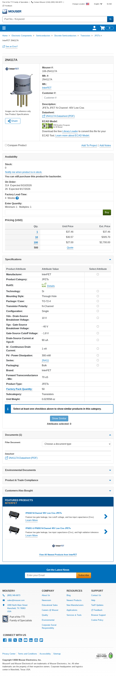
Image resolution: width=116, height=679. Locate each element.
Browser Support (98, 615)
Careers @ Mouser (50, 610)
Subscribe (83, 575)
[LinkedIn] (31, 641)
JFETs (97, 35)
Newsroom (46, 600)
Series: (10, 360)
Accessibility (45, 654)
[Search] (110, 19)
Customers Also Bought (19, 490)
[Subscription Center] (36, 641)
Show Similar (59, 418)
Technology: (13, 291)
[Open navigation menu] (4, 28)
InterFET (47, 87)
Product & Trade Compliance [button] (21, 480)
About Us (46, 595)
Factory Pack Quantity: (19, 389)
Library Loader (70, 131)
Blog (69, 595)
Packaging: (12, 365)
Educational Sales (50, 605)
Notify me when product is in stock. (23, 172)
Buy (107, 212)
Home (5, 35)
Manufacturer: (14, 274)
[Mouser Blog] (41, 641)
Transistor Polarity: (17, 306)
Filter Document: (13, 442)
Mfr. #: (45, 76)
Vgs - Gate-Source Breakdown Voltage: (17, 326)
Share (14, 121)
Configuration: (14, 311)
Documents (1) (13, 435)
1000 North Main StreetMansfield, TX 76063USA (17, 608)
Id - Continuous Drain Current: (18, 349)
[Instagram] (10, 641)
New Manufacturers (75, 605)
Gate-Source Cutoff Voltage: (22, 333)
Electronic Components (22, 35)
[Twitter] (15, 641)
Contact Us (96, 595)
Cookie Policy (97, 620)
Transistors (85, 35)
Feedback (98, 610)
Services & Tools (74, 615)
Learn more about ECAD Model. (72, 135)
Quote (70, 247)
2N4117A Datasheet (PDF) (60, 116)
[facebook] (4, 641)
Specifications (13, 259)
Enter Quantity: (13, 203)
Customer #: (49, 93)
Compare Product (17, 145)
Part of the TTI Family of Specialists (15, 2)
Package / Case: (15, 301)
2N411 (45, 360)
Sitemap (57, 654)
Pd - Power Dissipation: (19, 355)
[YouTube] (25, 641)
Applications (72, 610)
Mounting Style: (15, 296)
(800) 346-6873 (13, 595)
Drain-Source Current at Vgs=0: (20, 340)
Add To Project (89, 145)
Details (51, 286)
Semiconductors (43, 35)
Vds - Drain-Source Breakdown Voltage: (17, 318)
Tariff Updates (97, 605)
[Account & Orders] (94, 28)
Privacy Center (8, 654)
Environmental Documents (20, 470)
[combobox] (98, 4)
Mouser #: (47, 67)
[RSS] (20, 641)
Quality (45, 615)
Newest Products (74, 600)
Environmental (48, 620)
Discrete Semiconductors (65, 35)
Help (93, 600)
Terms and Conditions (27, 654)
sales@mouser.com (16, 600)
